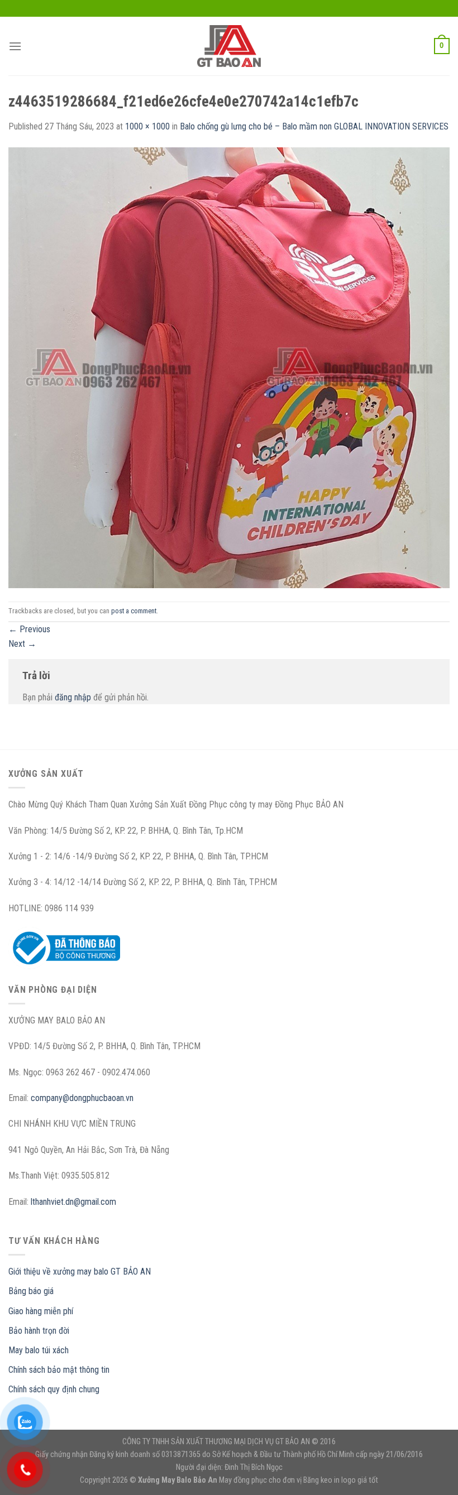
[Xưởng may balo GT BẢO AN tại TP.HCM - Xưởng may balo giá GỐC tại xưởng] (229, 46)
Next (22, 643)
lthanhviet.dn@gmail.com (73, 1201)
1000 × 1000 (147, 126)
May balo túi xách (38, 1350)
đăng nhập (73, 697)
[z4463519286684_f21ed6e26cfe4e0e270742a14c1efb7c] (229, 367)
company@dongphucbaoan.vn (82, 1098)
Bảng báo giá (31, 1291)
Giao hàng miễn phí (40, 1311)
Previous (29, 629)
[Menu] (15, 46)
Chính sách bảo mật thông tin (58, 1369)
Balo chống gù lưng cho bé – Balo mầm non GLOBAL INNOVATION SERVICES (314, 126)
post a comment (133, 611)
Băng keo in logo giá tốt (340, 1480)
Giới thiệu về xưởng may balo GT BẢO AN (79, 1271)
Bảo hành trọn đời (38, 1330)
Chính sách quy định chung (53, 1389)
